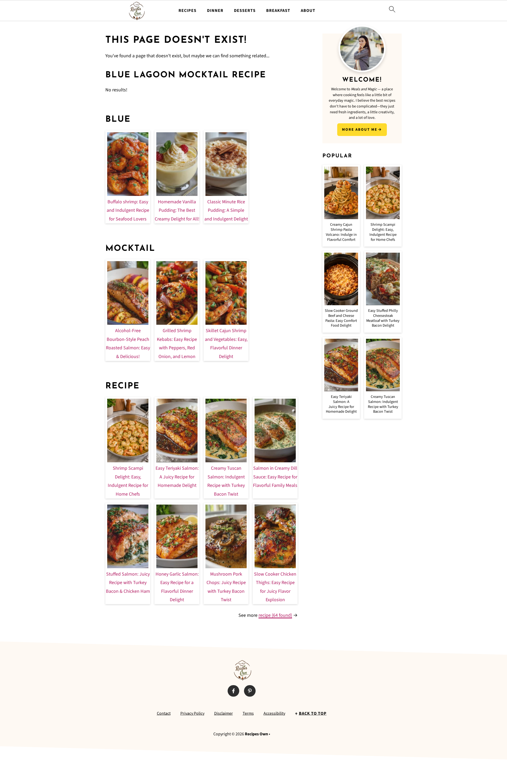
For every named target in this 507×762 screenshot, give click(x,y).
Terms (248, 713)
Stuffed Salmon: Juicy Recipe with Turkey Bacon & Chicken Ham (128, 583)
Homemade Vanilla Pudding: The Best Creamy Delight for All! (177, 210)
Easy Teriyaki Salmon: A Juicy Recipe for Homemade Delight (177, 477)
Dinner (215, 10)
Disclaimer (223, 713)
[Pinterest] (250, 691)
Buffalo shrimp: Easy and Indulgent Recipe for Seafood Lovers (128, 210)
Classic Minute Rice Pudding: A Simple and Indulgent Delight (226, 210)
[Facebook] (233, 691)
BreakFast (278, 10)
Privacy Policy (192, 713)
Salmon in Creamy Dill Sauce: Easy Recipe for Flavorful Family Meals (275, 477)
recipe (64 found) (275, 615)
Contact (164, 713)
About (308, 10)
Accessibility (274, 713)
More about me (359, 129)
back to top (313, 713)
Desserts (245, 10)
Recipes (187, 10)
